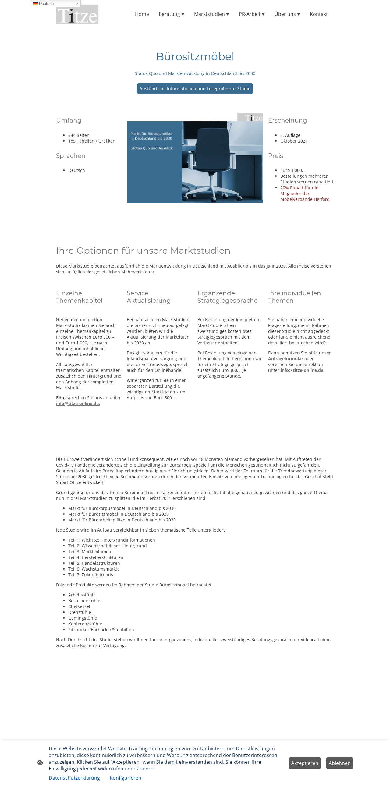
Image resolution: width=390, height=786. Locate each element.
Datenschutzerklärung (74, 777)
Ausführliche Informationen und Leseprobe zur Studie (195, 88)
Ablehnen (340, 763)
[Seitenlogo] (77, 14)
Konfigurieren (125, 777)
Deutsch (46, 3)
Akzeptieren (304, 763)
